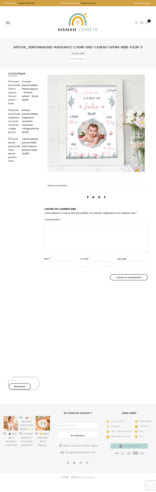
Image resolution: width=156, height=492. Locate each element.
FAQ (140, 431)
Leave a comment (57, 185)
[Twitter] (74, 461)
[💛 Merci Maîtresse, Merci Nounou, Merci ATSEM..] (42, 439)
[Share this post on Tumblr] (104, 194)
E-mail (85, 258)
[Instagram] (81, 461)
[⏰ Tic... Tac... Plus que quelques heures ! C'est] (42, 423)
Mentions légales (120, 436)
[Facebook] (68, 461)
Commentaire (52, 219)
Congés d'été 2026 (25, 3)
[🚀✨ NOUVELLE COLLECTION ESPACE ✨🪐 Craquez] (27, 423)
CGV (141, 436)
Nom (47, 258)
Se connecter (131, 446)
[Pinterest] (87, 461)
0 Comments (77, 58)
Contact (144, 426)
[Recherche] (136, 22)
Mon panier (145, 421)
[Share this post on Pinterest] (99, 194)
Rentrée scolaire (88, 3)
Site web (121, 258)
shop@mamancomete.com (80, 452)
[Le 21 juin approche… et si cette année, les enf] (27, 439)
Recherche (19, 386)
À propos (115, 426)
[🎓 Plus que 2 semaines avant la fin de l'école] (11, 439)
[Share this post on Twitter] (93, 194)
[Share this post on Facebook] (88, 194)
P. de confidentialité (121, 431)
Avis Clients (117, 421)
